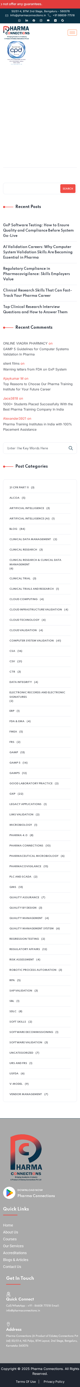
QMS (12, 887)
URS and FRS (18, 1063)
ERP (11, 711)
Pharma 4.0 (18, 835)
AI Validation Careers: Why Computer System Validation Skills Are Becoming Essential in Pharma (38, 252)
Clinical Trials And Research (31, 589)
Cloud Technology (24, 620)
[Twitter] (55, 18)
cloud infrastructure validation (35, 609)
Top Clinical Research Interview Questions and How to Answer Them (35, 309)
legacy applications (25, 804)
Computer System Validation (31, 640)
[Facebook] (34, 18)
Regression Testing (24, 939)
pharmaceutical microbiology (33, 856)
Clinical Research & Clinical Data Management (35, 562)
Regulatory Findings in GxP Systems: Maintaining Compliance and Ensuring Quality (40, 150)
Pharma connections (26, 845)
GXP (42, 135)
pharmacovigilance (25, 866)
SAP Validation (20, 990)
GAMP (13, 752)
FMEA (13, 731)
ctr (12, 672)
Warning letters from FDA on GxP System (35, 369)
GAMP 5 (14, 763)
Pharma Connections (36, 1196)
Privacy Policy (54, 1382)
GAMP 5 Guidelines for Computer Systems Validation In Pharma (36, 351)
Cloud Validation (23, 630)
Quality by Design (23, 908)
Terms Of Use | (27, 1382)
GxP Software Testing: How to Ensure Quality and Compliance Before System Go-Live (38, 230)
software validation (25, 1042)
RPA (12, 980)
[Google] (62, 18)
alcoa (14, 498)
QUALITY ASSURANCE (24, 897)
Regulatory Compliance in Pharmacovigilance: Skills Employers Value (36, 274)
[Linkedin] (27, 18)
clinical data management (30, 539)
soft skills (17, 1022)
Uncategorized (21, 1053)
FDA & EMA (16, 721)
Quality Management (26, 918)
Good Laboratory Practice (31, 783)
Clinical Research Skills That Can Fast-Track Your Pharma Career (37, 293)
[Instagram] (41, 18)
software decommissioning (31, 1032)
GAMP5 (14, 773)
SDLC (12, 1011)
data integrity (20, 682)
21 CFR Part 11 (19, 487)
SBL (11, 1001)
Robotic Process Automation (32, 970)
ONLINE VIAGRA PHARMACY (25, 343)
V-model (16, 1084)
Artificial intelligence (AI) (29, 518)
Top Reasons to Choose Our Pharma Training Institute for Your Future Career (38, 386)
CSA (12, 651)
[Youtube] (48, 18)
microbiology (20, 825)
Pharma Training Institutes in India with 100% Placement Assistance (37, 426)
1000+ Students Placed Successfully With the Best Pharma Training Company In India (38, 406)
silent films (11, 363)
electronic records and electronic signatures (37, 694)
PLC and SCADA (20, 877)
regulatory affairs (24, 949)
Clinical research (23, 549)
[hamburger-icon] (72, 33)
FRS (11, 742)
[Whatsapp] (19, 18)
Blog (13, 529)
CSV (12, 661)
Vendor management (25, 1094)
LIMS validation (21, 814)
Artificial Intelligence (26, 508)
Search (68, 189)
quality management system (31, 928)
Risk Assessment (21, 959)
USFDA (13, 1073)
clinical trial (20, 578)
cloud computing (23, 599)
